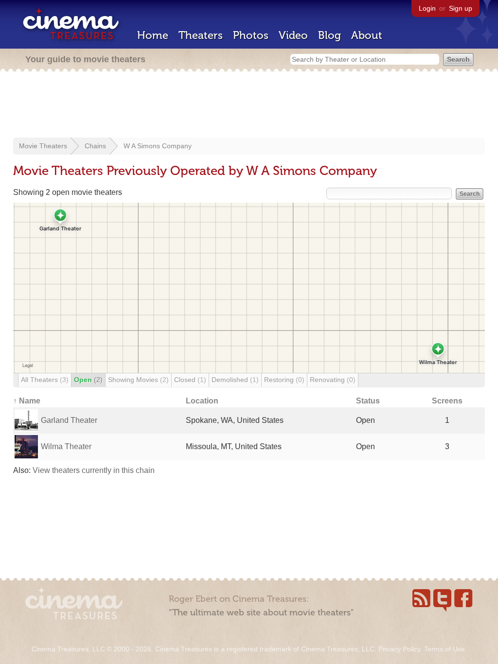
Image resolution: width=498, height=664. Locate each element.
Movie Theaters (43, 146)
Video (293, 35)
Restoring (284, 380)
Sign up (460, 8)
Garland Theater (69, 420)
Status (368, 401)
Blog (329, 35)
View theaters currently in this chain (94, 470)
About (366, 35)
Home (152, 35)
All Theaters (45, 380)
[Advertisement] (249, 105)
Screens (447, 401)
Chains (95, 146)
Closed (190, 380)
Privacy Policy (399, 649)
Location (202, 401)
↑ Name (26, 401)
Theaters (200, 35)
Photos (250, 35)
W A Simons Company (158, 146)
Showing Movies (138, 380)
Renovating (333, 380)
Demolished (235, 380)
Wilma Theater (66, 446)
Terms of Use (444, 649)
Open (88, 380)
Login (427, 8)
